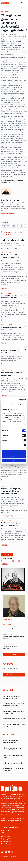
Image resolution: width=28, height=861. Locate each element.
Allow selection (14, 456)
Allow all (14, 451)
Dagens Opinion (6, 839)
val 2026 (8, 234)
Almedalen (4, 563)
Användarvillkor (6, 841)
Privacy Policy (5, 844)
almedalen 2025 (10, 232)
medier (4, 364)
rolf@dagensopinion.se (7, 213)
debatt (19, 232)
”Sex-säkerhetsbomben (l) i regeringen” (11, 647)
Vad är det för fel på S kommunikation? (9, 628)
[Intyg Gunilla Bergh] (13, 579)
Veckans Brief (5, 836)
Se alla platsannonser (14, 675)
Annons (10, 561)
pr (20, 561)
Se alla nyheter (7, 555)
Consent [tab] (4, 404)
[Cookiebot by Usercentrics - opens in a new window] (19, 400)
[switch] (24, 435)
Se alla (14, 654)
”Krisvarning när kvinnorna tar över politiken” (13, 637)
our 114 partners (11, 411)
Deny (14, 460)
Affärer (4, 561)
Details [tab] (11, 404)
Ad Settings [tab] (18, 404)
